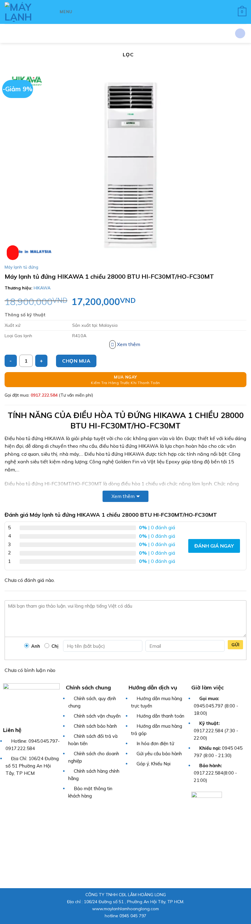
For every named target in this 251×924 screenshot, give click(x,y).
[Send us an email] (30, 787)
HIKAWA (42, 288)
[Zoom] (13, 252)
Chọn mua (76, 361)
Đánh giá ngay (214, 546)
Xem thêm (123, 496)
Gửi (235, 644)
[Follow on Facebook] (6, 787)
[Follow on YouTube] (46, 787)
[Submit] (240, 33)
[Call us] (38, 787)
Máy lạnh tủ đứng (21, 267)
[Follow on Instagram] (14, 787)
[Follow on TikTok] (22, 787)
